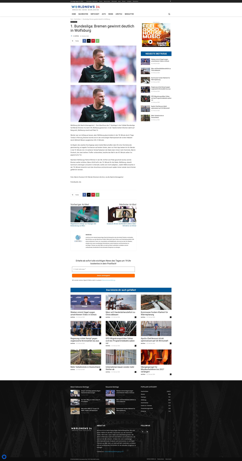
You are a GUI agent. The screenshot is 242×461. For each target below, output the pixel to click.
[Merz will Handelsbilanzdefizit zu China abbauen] (145, 71)
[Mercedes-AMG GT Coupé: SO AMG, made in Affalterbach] (75, 411)
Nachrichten (77, 19)
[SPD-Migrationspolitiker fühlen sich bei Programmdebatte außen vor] (145, 99)
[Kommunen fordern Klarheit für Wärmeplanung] (145, 80)
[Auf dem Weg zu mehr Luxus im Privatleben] (75, 402)
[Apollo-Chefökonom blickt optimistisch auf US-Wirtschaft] (145, 108)
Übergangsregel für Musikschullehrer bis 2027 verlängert (152, 369)
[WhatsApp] (97, 41)
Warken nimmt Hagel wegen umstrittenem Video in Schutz (84, 313)
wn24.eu (76, 36)
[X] (89, 41)
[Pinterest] (93, 41)
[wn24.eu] (72, 36)
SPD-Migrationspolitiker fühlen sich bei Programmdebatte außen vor (161, 98)
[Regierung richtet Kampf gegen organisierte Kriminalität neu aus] (145, 89)
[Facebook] (170, 1)
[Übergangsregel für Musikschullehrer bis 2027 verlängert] (156, 357)
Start (72, 19)
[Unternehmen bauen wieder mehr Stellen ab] (121, 357)
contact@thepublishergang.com (114, 451)
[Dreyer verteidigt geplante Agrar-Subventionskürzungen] (75, 393)
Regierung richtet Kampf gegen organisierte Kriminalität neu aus (85, 339)
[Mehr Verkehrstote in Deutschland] (145, 118)
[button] (169, 14)
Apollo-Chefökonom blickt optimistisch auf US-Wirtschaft (154, 339)
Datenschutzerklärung (108, 280)
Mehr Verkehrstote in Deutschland (85, 367)
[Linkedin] (147, 432)
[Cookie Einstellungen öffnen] (4, 458)
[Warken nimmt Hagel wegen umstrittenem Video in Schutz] (145, 61)
